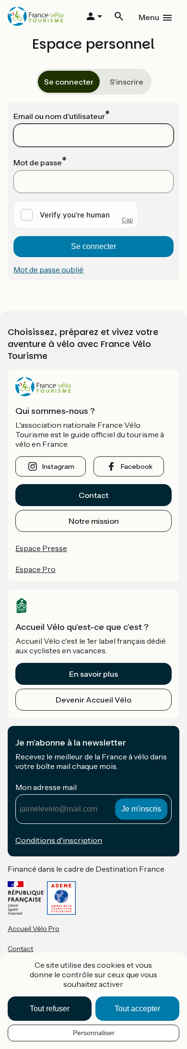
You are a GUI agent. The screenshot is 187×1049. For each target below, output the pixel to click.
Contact (93, 495)
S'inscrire (126, 82)
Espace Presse (41, 548)
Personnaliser (94, 1033)
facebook (136, 466)
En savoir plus (93, 674)
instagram (58, 466)
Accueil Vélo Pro (33, 928)
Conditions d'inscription (58, 840)
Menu (149, 17)
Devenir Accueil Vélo (93, 699)
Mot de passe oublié (48, 269)
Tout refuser (50, 1009)
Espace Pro (35, 569)
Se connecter (69, 82)
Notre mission (94, 521)
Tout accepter (137, 1009)
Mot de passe (37, 162)
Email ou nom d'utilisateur (59, 116)
